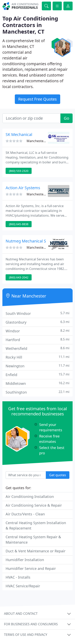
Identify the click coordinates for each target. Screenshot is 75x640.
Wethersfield (37, 348)
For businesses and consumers (31, 624)
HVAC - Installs (18, 577)
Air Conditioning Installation (30, 496)
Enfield (37, 374)
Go (66, 118)
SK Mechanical (19, 134)
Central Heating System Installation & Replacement (36, 525)
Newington (37, 365)
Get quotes (57, 475)
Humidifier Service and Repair (31, 568)
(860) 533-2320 (18, 171)
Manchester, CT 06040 (43, 141)
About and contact (21, 613)
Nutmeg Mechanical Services (32, 241)
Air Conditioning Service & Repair (34, 505)
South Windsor (37, 313)
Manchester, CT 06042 (43, 194)
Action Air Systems (23, 187)
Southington (37, 392)
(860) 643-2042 (18, 277)
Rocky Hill (37, 357)
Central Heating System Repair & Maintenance (33, 539)
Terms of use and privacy (25, 634)
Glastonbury (37, 322)
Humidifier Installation (25, 559)
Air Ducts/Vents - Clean (25, 514)
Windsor (37, 330)
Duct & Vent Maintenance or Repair (35, 551)
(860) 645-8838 (18, 224)
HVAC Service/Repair (23, 586)
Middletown (37, 383)
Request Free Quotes (37, 99)
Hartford (37, 339)
